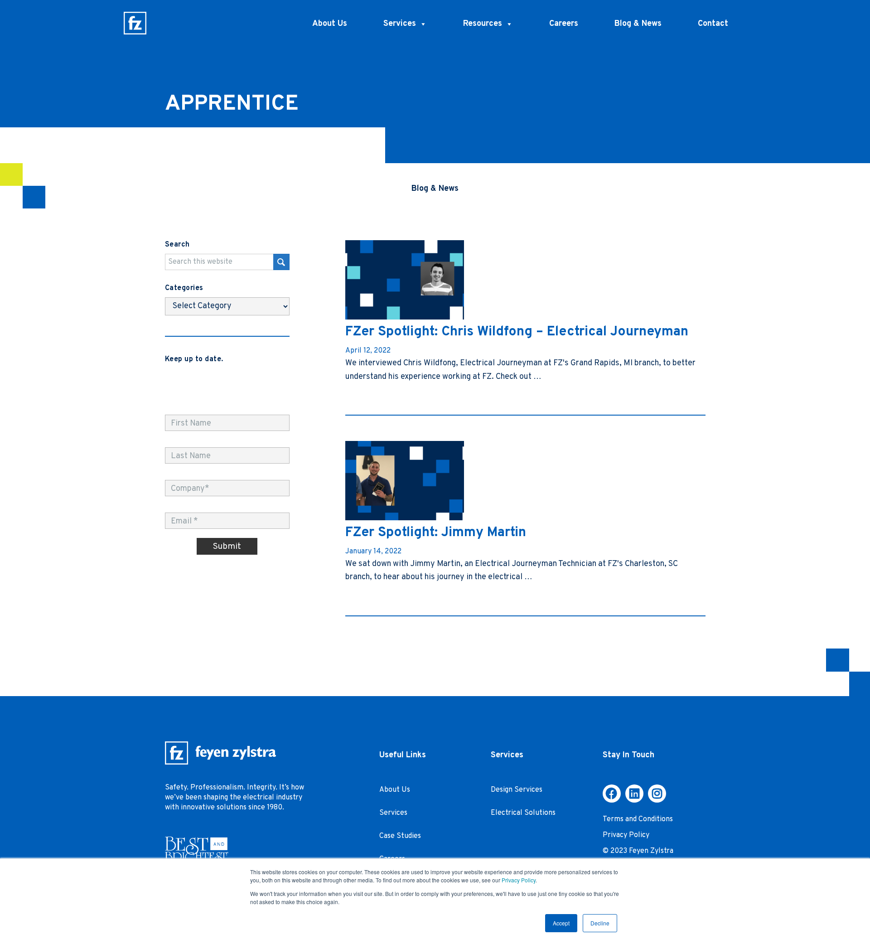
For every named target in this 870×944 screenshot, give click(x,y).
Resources (482, 24)
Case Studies (400, 836)
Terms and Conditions (638, 819)
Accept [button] (561, 923)
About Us (329, 24)
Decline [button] (599, 923)
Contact (713, 24)
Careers (563, 24)
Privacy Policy (519, 880)
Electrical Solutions (523, 813)
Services (399, 24)
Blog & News (638, 24)
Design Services (516, 789)
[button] (612, 793)
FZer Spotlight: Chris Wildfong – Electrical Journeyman (516, 332)
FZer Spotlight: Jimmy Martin (435, 532)
